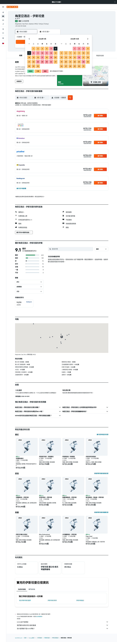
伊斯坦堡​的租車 (52, 600)
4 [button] (46, 49)
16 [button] (38, 57)
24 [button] (42, 62)
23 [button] (38, 62)
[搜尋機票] (3, 12)
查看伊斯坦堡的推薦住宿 (101, 512)
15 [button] (33, 57)
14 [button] (29, 57)
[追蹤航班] (3, 33)
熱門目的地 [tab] (32, 589)
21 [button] (29, 62)
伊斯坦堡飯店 (80, 600)
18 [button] (46, 57)
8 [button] (33, 53)
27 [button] (55, 62)
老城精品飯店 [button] (19, 458)
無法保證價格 (38, 616)
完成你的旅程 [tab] (22, 589)
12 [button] (51, 53)
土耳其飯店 (39, 638)
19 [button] (51, 57)
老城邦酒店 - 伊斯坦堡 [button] (45, 497)
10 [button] (42, 53)
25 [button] (47, 62)
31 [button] (83, 66)
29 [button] (33, 66)
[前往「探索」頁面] (3, 29)
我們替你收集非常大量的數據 (26, 625)
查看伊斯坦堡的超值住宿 (101, 473)
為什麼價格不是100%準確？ (26, 628)
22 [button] (33, 62)
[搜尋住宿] (3, 16)
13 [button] (55, 53)
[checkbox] (24, 303)
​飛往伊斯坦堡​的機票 (25, 600)
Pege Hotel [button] (89, 536)
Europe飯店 (31, 638)
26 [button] (51, 62)
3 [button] (42, 49)
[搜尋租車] (3, 20)
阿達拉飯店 (47, 638)
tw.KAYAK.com (18, 638)
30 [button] (38, 66)
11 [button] (46, 53)
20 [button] (55, 57)
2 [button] (79, 49)
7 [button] (29, 53)
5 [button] (51, 49)
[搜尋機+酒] (3, 24)
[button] (115, 2)
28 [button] (29, 66)
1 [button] (33, 49)
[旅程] (3, 38)
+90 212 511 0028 (20, 26)
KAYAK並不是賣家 (22, 622)
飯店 (25, 638)
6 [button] (55, 49)
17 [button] (42, 57)
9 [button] (79, 53)
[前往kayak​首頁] (12, 7)
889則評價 (25, 21)
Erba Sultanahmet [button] (44, 534)
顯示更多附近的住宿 (102, 434)
